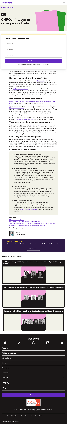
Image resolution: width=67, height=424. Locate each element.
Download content (33, 61)
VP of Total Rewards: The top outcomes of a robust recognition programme (32, 223)
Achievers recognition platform (38, 125)
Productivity (41, 81)
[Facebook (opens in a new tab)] (5, 342)
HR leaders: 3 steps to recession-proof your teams (24, 222)
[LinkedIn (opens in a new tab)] (47, 342)
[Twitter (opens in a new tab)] (19, 342)
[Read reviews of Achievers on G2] (33, 402)
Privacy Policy (46, 64)
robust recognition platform (25, 119)
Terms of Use (24, 416)
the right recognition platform (28, 209)
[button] (33, 348)
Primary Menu (64, 2)
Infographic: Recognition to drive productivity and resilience (27, 225)
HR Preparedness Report (20, 89)
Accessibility (5, 416)
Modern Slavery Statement (38, 416)
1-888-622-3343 (33, 411)
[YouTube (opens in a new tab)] (62, 342)
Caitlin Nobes (20, 234)
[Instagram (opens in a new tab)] (33, 342)
